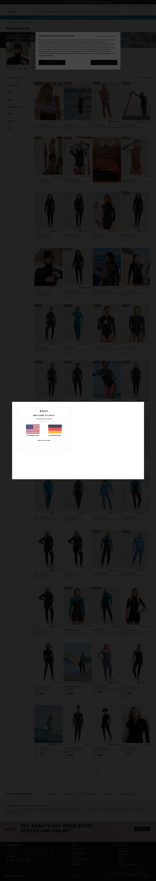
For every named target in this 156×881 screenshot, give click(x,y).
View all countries (44, 440)
